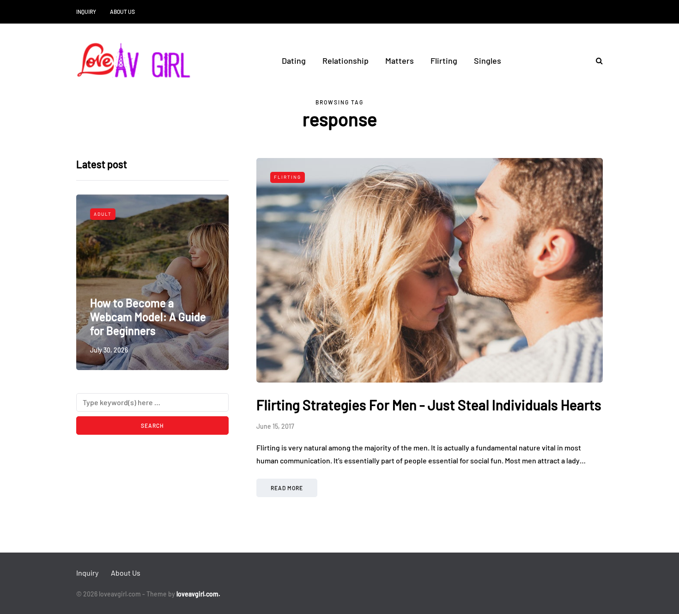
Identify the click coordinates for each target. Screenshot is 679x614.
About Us (122, 11)
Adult (103, 214)
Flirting (443, 60)
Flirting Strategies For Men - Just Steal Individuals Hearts (428, 404)
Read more (287, 488)
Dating (294, 60)
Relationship (345, 60)
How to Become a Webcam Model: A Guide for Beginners (148, 316)
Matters (399, 60)
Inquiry (86, 11)
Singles (487, 60)
